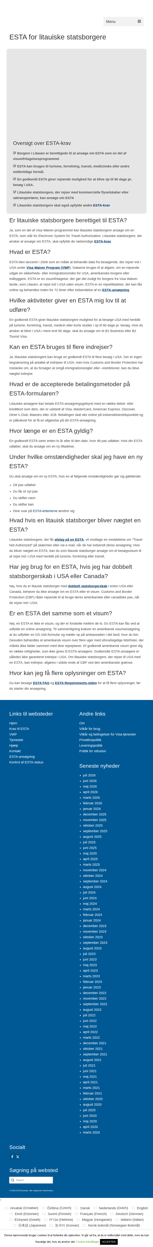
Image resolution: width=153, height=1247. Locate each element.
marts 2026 (91, 797)
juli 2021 (89, 1065)
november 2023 (94, 931)
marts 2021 (91, 1088)
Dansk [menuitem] (85, 1208)
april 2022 (90, 1032)
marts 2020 (91, 1132)
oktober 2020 (93, 1099)
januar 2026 (92, 809)
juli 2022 (89, 1015)
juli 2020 (89, 1110)
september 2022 (95, 1004)
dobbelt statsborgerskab (87, 586)
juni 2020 (90, 1116)
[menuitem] (21, 1208)
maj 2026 (90, 786)
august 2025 (92, 837)
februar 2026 (92, 803)
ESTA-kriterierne (45, 511)
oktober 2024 (93, 876)
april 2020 (90, 1127)
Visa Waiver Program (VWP (48, 268)
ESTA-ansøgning (115, 290)
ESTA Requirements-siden (76, 683)
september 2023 (95, 943)
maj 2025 (90, 853)
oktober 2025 (93, 825)
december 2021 (94, 1043)
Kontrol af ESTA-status (26, 762)
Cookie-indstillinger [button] (87, 1241)
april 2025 (90, 859)
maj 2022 (90, 1026)
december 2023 (94, 926)
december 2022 (94, 993)
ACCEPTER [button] (108, 1241)
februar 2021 (92, 1093)
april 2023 (90, 970)
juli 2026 (89, 775)
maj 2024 (90, 903)
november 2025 (94, 820)
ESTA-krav (101, 205)
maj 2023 (90, 965)
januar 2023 (92, 987)
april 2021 (90, 1082)
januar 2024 (92, 920)
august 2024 (92, 887)
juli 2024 (89, 892)
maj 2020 (90, 1121)
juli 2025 (89, 842)
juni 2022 (90, 1021)
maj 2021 (90, 1076)
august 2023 (92, 948)
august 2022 (92, 1010)
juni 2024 (90, 898)
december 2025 (94, 814)
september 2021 (95, 1054)
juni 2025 (90, 848)
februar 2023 (92, 982)
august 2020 (92, 1104)
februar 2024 (92, 915)
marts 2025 (91, 864)
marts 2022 (91, 1037)
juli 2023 (89, 954)
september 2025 (95, 831)
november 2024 (94, 870)
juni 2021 (90, 1071)
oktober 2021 (93, 1049)
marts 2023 (91, 976)
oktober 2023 (93, 937)
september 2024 (95, 881)
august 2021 (92, 1060)
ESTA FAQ (41, 683)
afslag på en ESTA (69, 539)
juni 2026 (90, 781)
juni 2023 (90, 959)
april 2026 (90, 792)
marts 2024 (91, 909)
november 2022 (94, 998)
